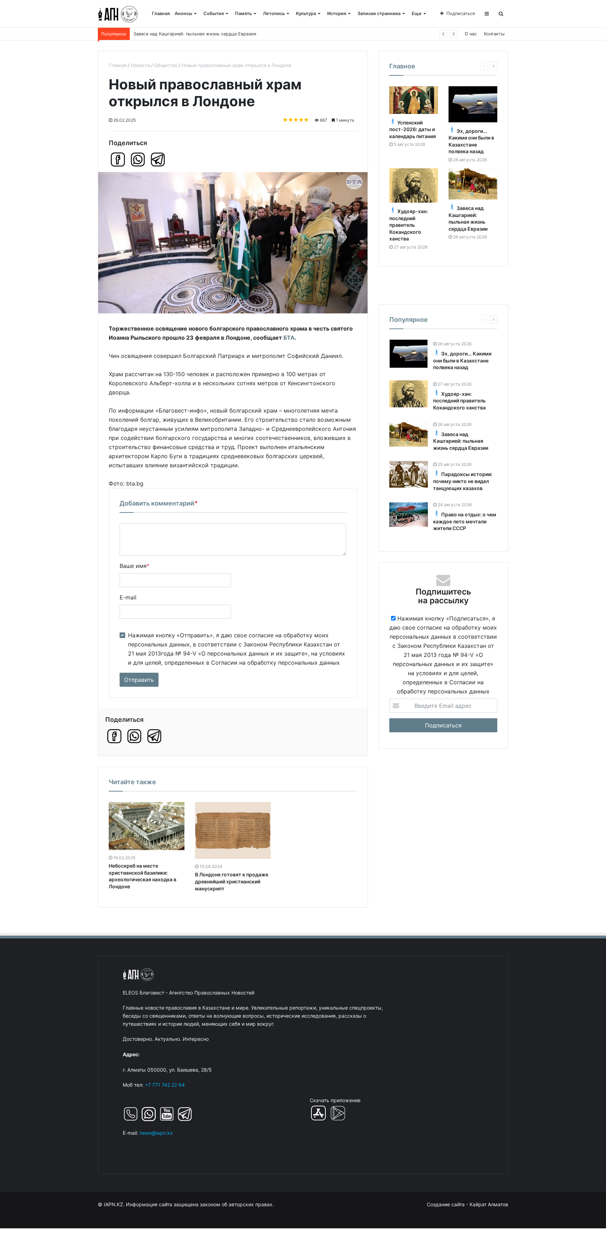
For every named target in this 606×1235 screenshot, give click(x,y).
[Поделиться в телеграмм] (158, 159)
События (213, 13)
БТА (289, 337)
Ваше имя (134, 565)
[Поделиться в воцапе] (138, 159)
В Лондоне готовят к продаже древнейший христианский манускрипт (231, 881)
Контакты (494, 33)
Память (243, 13)
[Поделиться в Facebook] (118, 159)
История (336, 13)
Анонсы (183, 13)
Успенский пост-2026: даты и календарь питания (412, 129)
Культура (306, 13)
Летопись (274, 13)
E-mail (128, 597)
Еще (417, 13)
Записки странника (378, 13)
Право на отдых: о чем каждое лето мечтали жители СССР (464, 521)
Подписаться (460, 13)
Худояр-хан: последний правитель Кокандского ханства (408, 225)
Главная (161, 13)
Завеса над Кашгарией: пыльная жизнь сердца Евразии (460, 441)
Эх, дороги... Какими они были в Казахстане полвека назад (462, 360)
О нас (471, 33)
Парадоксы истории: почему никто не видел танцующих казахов (462, 481)
